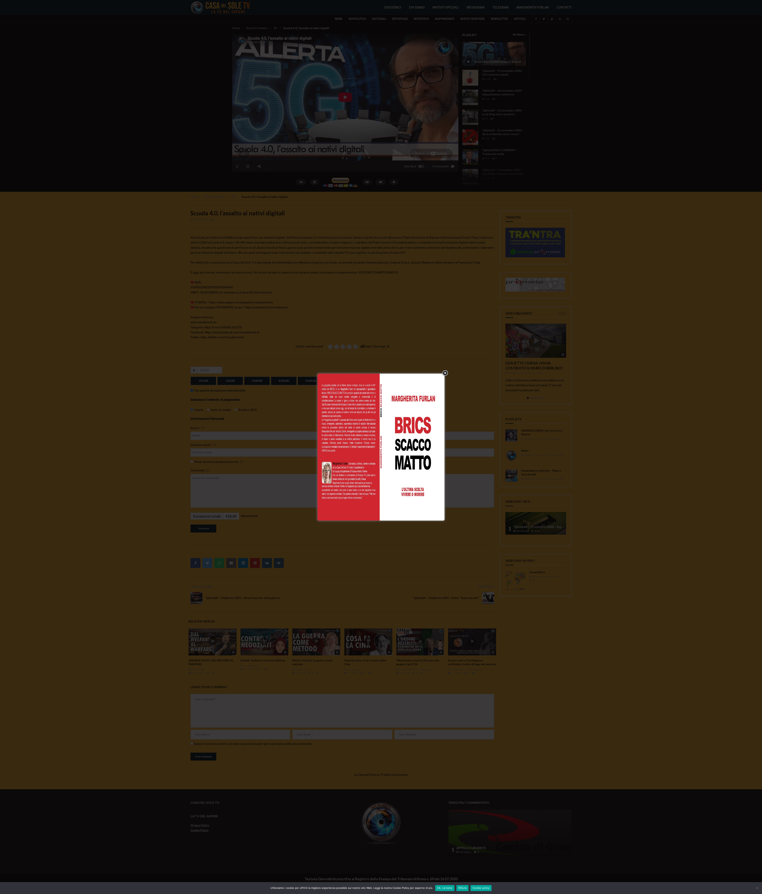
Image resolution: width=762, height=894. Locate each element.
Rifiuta (462, 887)
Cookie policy (481, 887)
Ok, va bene (445, 887)
